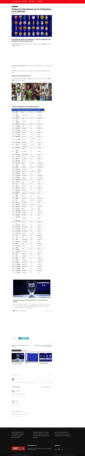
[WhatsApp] (25, 338)
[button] (72, 1)
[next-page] (14, 366)
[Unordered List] (25, 382)
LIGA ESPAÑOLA (31, 1)
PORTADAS (24, 1)
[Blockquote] (26, 382)
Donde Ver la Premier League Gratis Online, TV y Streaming (21, 346)
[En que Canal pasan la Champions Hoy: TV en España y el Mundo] (18, 357)
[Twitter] (22, 338)
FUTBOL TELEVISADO (16, 1)
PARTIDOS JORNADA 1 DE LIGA (17, 432)
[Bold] (16, 382)
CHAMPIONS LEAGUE (15, 6)
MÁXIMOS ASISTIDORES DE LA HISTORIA (41, 434)
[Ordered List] (23, 382)
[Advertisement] (32, 56)
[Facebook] (20, 338)
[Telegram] (27, 338)
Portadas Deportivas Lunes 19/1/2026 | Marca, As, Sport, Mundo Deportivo (43, 346)
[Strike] (21, 382)
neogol (14, 13)
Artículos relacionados (16, 350)
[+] (32, 382)
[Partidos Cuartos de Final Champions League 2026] (45, 357)
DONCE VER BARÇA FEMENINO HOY (61, 432)
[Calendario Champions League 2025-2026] (31, 357)
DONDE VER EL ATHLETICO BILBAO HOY (62, 434)
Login (50, 374)
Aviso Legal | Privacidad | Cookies (67, 454)
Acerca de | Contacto (58, 454)
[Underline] (20, 382)
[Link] (29, 382)
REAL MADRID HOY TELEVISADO (18, 434)
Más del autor (24, 350)
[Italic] (18, 382)
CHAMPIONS (39, 1)
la (43, 44)
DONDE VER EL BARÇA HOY (17, 435)
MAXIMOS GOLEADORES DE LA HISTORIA (41, 432)
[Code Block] (28, 382)
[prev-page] (12, 366)
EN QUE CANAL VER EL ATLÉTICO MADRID (63, 435)
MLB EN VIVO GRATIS (16, 437)
